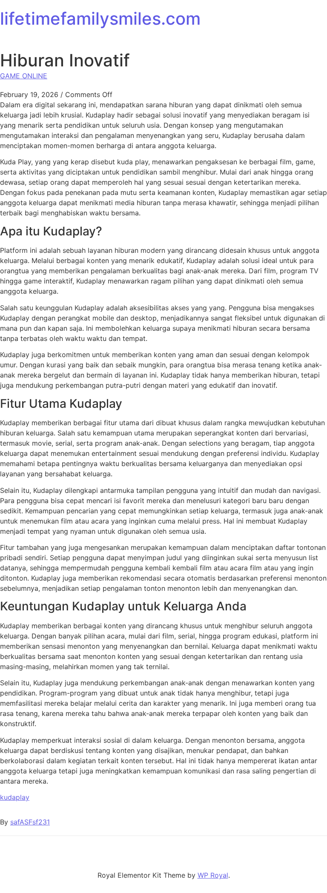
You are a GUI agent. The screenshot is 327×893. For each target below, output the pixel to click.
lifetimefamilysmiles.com (100, 18)
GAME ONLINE (23, 76)
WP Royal (213, 875)
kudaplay (14, 797)
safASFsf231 (30, 822)
